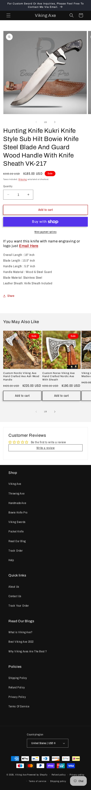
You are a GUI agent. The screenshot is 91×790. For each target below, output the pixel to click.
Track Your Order (18, 605)
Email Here (28, 246)
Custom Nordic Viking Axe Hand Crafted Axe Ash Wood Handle (21, 376)
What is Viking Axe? (20, 632)
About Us (13, 586)
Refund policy (59, 774)
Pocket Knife (15, 531)
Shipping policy (58, 781)
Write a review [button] (45, 448)
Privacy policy (77, 774)
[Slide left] (36, 122)
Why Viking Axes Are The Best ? (27, 651)
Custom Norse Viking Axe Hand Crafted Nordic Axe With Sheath (58, 376)
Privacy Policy (17, 697)
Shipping (22, 179)
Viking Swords (17, 522)
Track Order (15, 550)
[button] (8, 15)
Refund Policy (16, 687)
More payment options (45, 232)
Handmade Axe (17, 503)
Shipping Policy (17, 678)
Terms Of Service (18, 706)
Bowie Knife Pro (18, 512)
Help (11, 560)
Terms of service (37, 781)
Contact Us (14, 596)
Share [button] (10, 296)
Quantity (7, 186)
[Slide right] (54, 122)
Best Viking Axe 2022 (21, 642)
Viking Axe (14, 484)
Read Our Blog (17, 541)
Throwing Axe (16, 493)
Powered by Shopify (37, 774)
